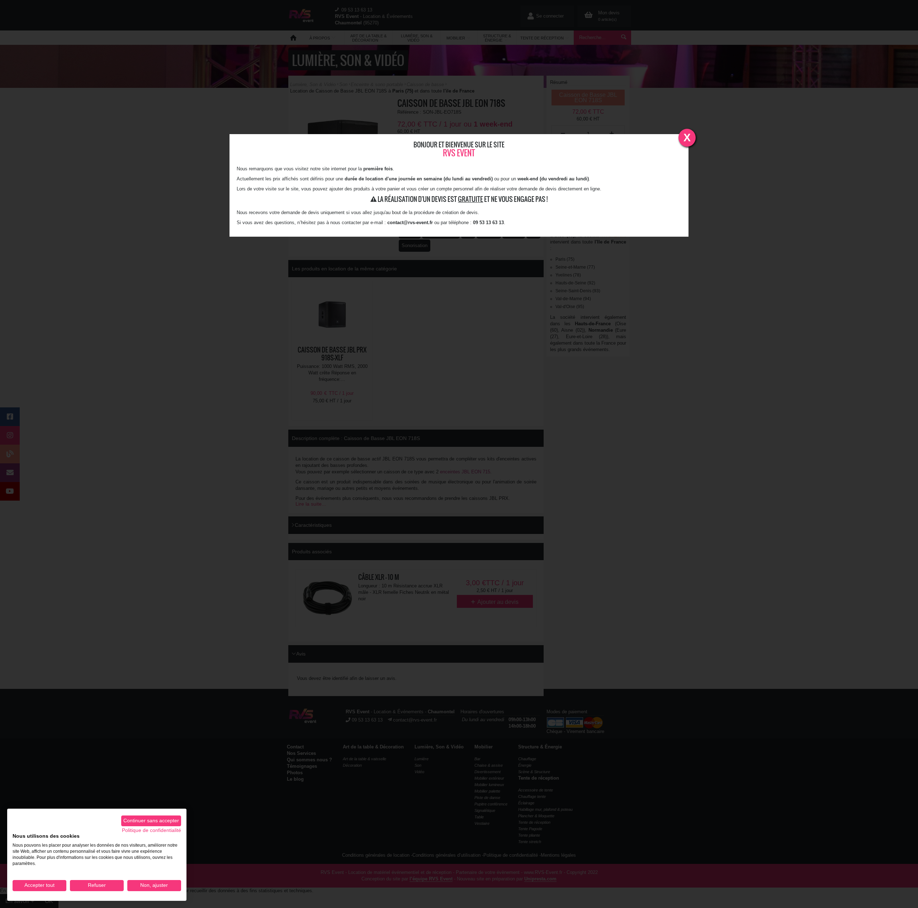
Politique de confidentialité (151, 830)
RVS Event (459, 153)
